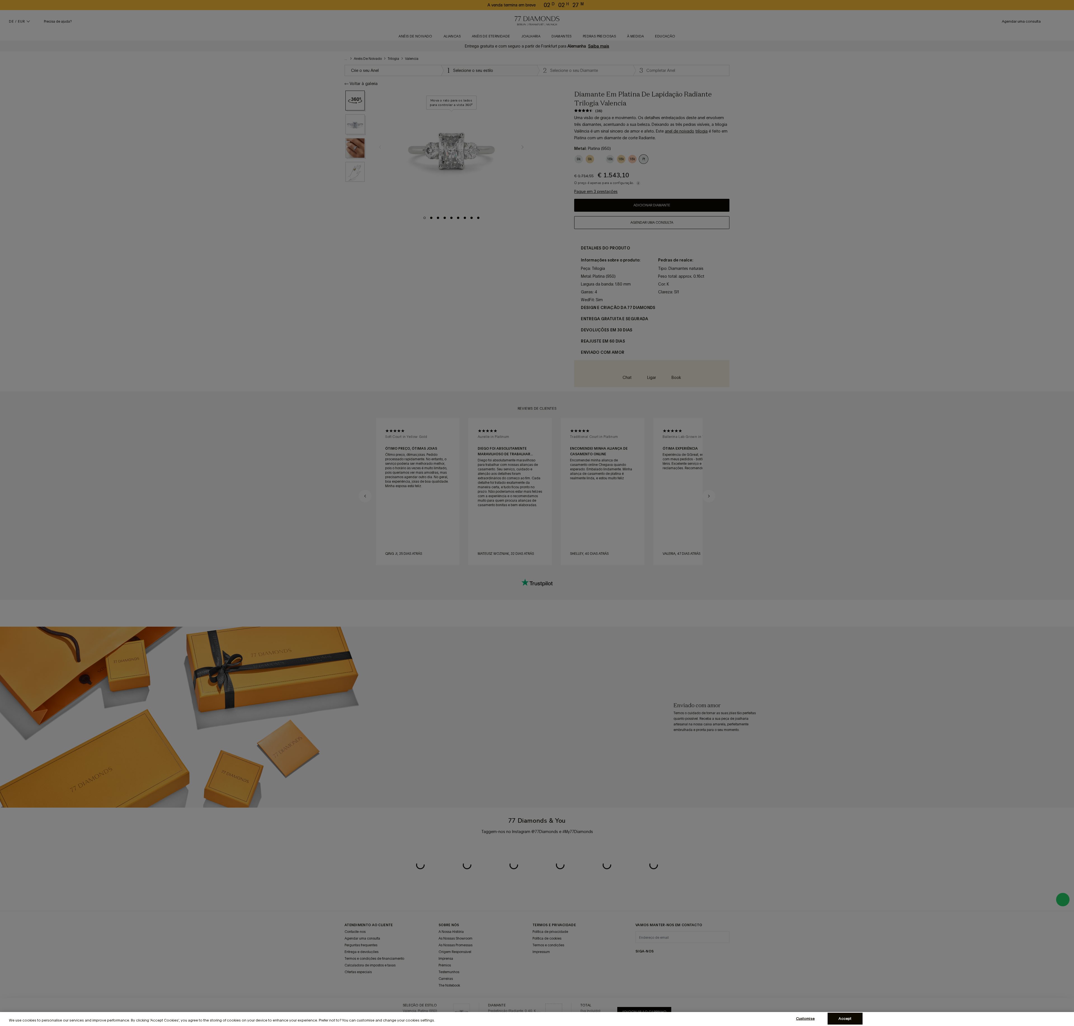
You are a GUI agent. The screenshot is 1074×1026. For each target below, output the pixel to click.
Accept (845, 1018)
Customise (805, 1018)
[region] (537, 1019)
